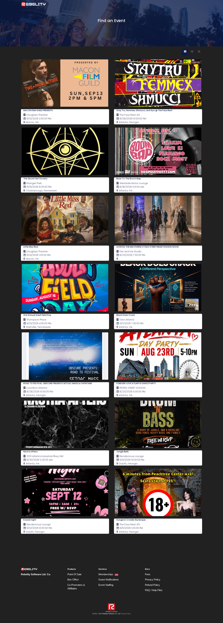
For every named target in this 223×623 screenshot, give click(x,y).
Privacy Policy (152, 579)
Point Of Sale (74, 574)
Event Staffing (105, 585)
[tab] (185, 52)
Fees (147, 574)
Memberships (108, 574)
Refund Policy (152, 585)
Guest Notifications (108, 579)
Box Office (73, 579)
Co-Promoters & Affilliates (76, 587)
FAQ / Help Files (153, 590)
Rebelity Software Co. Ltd (111, 614)
